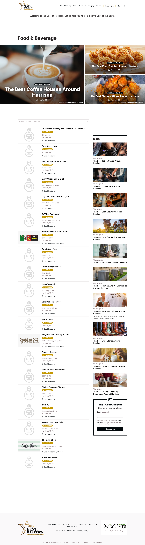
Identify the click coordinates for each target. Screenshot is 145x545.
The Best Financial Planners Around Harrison (109, 367)
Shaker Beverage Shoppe (53, 387)
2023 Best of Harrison (42, 84)
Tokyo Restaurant (50, 457)
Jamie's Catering (49, 284)
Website (61, 244)
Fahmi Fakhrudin (71, 102)
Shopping (82, 524)
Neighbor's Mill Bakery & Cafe (55, 334)
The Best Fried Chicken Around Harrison (115, 66)
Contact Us (70, 531)
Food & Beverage (54, 524)
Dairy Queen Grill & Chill (53, 179)
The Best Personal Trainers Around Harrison (109, 312)
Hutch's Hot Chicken (51, 267)
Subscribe (110, 429)
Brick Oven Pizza (49, 146)
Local (65, 524)
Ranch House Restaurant (53, 369)
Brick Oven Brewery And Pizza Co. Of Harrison (63, 128)
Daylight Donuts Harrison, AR (55, 196)
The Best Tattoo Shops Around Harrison (107, 162)
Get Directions (49, 141)
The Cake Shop (49, 440)
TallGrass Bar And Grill (52, 422)
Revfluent (99, 542)
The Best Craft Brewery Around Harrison (107, 213)
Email (103, 412)
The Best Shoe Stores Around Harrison (106, 342)
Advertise (59, 531)
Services (73, 524)
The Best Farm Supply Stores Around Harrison (110, 238)
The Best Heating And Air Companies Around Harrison (110, 287)
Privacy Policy (82, 531)
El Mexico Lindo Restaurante (55, 231)
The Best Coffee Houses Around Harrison (42, 92)
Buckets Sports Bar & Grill (54, 161)
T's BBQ (45, 405)
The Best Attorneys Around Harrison (110, 262)
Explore (98, 6)
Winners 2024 (109, 6)
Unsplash (80, 102)
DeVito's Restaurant (51, 214)
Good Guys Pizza (50, 249)
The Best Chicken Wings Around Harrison (115, 96)
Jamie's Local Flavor (51, 302)
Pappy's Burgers (49, 352)
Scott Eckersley (132, 102)
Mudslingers (47, 319)
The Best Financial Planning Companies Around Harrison (106, 393)
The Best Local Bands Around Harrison (106, 187)
